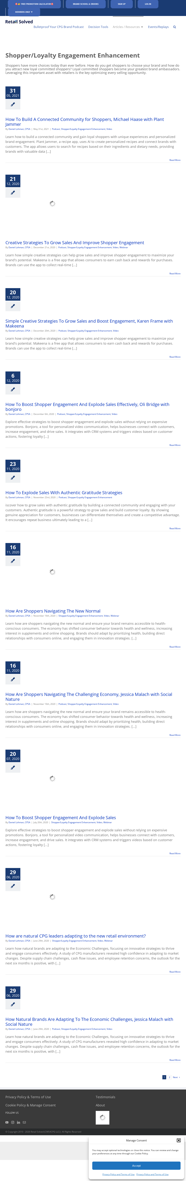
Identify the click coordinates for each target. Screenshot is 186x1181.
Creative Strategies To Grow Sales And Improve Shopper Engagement (74, 242)
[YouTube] (6, 1122)
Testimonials (105, 1097)
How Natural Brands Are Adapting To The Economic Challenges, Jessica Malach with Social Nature (89, 1021)
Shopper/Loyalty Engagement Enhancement (83, 129)
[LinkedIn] (18, 1122)
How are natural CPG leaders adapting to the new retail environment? (75, 936)
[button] (179, 1140)
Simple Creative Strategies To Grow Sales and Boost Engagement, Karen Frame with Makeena (89, 323)
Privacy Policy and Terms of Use (118, 1174)
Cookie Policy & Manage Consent (30, 1105)
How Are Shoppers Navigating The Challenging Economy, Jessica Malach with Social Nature (88, 696)
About (100, 1105)
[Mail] (24, 1122)
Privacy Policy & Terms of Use (28, 1097)
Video (109, 129)
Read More (175, 160)
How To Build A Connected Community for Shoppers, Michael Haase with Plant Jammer (84, 121)
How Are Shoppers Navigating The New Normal (52, 611)
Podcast (56, 129)
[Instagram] (12, 1122)
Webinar (124, 247)
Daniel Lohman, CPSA (19, 129)
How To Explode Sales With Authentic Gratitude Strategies (63, 492)
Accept (136, 1165)
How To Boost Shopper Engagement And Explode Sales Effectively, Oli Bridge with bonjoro (87, 406)
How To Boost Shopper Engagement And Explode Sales (60, 817)
